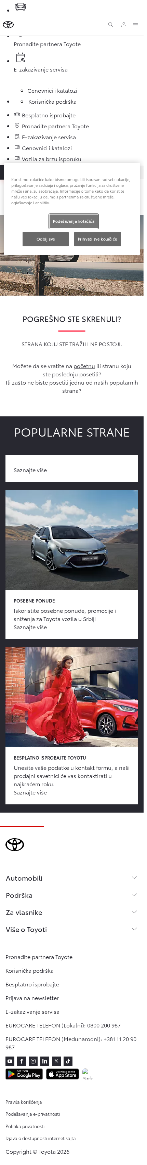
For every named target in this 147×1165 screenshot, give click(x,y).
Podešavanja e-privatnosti (32, 1114)
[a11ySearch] (111, 25)
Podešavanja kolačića (73, 221)
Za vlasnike (24, 911)
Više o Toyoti (26, 928)
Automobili (24, 877)
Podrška (19, 894)
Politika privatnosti (24, 1126)
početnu (84, 366)
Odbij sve (46, 239)
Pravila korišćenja (23, 1102)
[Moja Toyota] (123, 24)
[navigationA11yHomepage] (8, 24)
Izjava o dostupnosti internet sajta (40, 1138)
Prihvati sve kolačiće (97, 239)
